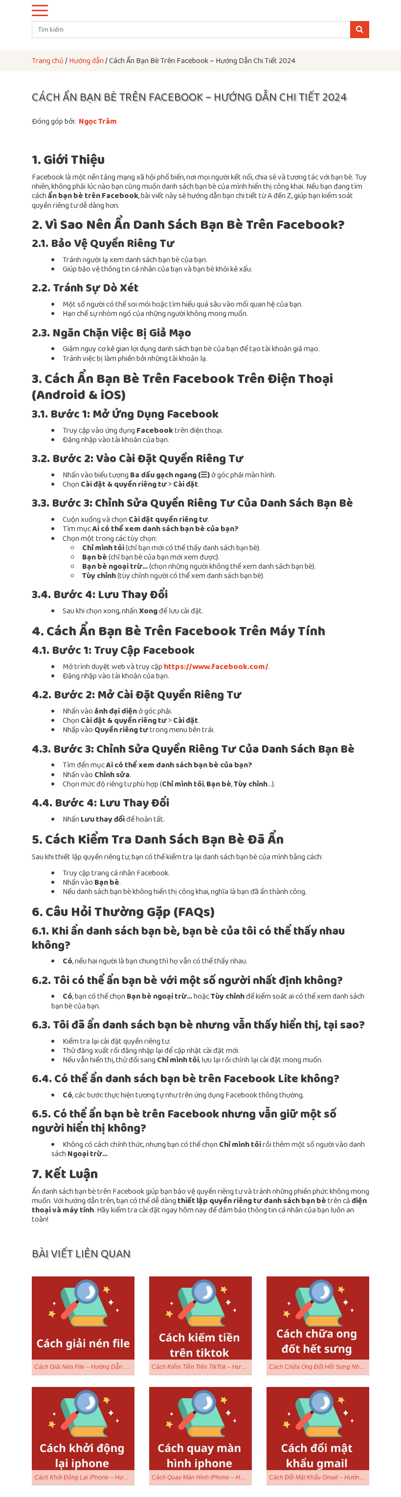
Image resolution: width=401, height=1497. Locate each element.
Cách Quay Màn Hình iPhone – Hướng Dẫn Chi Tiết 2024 (202, 1477)
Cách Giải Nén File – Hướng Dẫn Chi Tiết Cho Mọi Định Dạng (84, 1366)
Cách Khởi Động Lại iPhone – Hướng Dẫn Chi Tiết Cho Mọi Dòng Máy (84, 1477)
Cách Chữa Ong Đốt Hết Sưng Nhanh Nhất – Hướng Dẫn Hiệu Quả (319, 1366)
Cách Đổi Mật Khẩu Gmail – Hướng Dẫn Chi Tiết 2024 (319, 1477)
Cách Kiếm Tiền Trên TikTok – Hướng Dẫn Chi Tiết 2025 (202, 1366)
